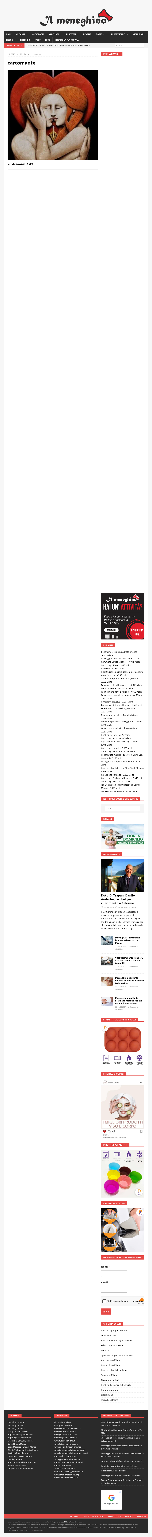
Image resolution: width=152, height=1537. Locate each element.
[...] (130, 928)
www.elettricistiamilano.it (65, 1431)
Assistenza (54, 34)
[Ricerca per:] (129, 45)
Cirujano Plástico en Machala (20, 1468)
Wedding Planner (15, 1459)
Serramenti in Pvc (110, 1335)
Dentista (105, 1350)
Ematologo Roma (15, 1425)
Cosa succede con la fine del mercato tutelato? (121, 1461)
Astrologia (38, 34)
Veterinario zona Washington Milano (119, 708)
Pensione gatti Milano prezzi (115, 685)
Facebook (141, 1516)
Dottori (100, 34)
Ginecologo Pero (109, 781)
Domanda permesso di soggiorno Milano (121, 721)
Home (9, 34)
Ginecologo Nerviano (111, 751)
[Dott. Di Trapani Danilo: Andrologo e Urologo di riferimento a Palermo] (122, 875)
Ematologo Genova (16, 1428)
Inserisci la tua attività (67, 40)
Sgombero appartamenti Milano (117, 1355)
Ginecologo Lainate (110, 748)
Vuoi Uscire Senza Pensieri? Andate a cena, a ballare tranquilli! (129, 960)
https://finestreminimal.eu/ (66, 1477)
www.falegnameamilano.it (65, 1437)
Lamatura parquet (110, 1390)
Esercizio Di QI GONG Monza (20, 1440)
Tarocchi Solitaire (109, 1399)
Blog (47, 40)
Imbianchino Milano (111, 1365)
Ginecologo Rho (109, 665)
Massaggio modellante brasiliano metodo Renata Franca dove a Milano (128, 1001)
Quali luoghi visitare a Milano (113, 1470)
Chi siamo (74, 1516)
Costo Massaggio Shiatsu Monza (22, 1446)
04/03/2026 (122, 946)
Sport (38, 40)
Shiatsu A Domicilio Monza (19, 1453)
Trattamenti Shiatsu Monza (20, 1456)
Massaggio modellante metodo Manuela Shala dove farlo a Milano (129, 980)
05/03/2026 (109, 907)
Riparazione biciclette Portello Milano (119, 715)
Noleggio (25, 40)
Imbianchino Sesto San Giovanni (68, 1462)
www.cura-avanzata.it (17, 1465)
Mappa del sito (114, 1516)
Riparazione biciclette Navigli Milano (119, 741)
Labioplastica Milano (63, 1425)
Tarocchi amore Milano (112, 791)
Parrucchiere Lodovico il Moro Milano (119, 728)
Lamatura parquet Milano (114, 1330)
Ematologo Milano (16, 1422)
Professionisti (118, 34)
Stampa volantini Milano (18, 1431)
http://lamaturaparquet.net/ (20, 1434)
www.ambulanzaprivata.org (66, 1474)
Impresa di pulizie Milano (113, 1370)
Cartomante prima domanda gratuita (119, 678)
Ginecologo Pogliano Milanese (116, 778)
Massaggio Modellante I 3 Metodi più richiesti (121, 1475)
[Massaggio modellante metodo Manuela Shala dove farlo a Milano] (107, 981)
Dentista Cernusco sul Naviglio (116, 1385)
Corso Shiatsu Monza (17, 1444)
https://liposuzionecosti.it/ (19, 1437)
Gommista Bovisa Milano (113, 661)
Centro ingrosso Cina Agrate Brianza (119, 651)
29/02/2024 (122, 1007)
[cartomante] (53, 158)
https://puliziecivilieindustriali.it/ (22, 1462)
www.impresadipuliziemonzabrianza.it (71, 1453)
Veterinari (138, 34)
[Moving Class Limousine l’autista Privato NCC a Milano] (107, 940)
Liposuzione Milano (63, 1422)
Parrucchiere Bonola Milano (115, 691)
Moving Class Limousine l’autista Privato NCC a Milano (127, 940)
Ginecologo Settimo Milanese (115, 705)
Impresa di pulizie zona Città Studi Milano (122, 768)
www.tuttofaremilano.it (64, 1440)
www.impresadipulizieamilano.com (69, 1450)
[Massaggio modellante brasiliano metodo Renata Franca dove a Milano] (107, 1001)
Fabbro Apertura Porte (112, 1345)
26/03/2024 (122, 987)
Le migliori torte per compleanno (117, 761)
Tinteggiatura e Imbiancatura (67, 1459)
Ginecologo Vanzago (111, 774)
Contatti (129, 1516)
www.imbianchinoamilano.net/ (67, 1446)
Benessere (71, 34)
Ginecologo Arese (109, 738)
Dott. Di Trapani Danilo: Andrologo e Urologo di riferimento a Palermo (118, 899)
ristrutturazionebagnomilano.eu (68, 1471)
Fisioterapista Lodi (110, 1380)
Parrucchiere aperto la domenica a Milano (122, 695)
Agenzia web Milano (61, 1522)
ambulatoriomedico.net (64, 1468)
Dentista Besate (109, 735)
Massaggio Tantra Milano (113, 658)
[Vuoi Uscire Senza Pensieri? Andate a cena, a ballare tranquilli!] (107, 961)
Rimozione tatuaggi (110, 701)
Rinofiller (105, 668)
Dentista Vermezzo (110, 688)
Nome (105, 1266)
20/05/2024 (122, 966)
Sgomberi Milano (109, 1375)
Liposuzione (107, 1394)
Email (105, 1282)
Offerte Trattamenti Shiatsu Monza (23, 1450)
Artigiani (20, 34)
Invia (106, 1311)
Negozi (9, 40)
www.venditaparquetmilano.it (67, 1428)
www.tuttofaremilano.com (66, 1444)
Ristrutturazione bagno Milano (116, 1340)
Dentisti (87, 34)
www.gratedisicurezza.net (65, 1434)
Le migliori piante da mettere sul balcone (119, 1466)
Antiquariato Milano (111, 1360)
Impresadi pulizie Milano (65, 1456)
